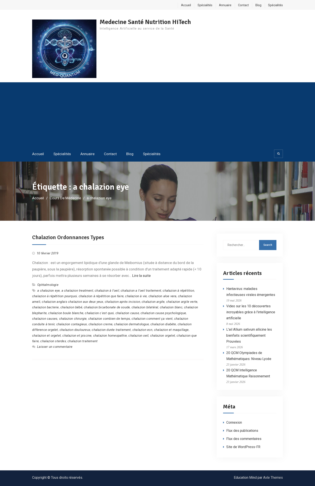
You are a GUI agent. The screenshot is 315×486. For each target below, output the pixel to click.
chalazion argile (153, 302)
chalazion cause (127, 313)
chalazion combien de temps (109, 319)
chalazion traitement (83, 341)
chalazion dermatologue (131, 324)
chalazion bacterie (45, 307)
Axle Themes (273, 478)
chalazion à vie (136, 296)
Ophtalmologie (47, 285)
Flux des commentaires (243, 439)
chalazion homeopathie (110, 336)
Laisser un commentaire (54, 347)
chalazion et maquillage (171, 330)
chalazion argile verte (181, 302)
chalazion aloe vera (162, 296)
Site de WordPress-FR (243, 447)
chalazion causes (44, 319)
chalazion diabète (163, 324)
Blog (258, 5)
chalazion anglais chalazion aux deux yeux (72, 302)
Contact (243, 5)
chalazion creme (100, 324)
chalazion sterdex (53, 341)
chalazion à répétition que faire (101, 296)
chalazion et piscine (77, 336)
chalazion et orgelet (46, 336)
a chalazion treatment (77, 290)
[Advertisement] (157, 116)
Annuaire (225, 5)
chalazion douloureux (75, 330)
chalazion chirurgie (73, 319)
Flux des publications (242, 431)
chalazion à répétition (178, 290)
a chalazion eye (48, 290)
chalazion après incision (122, 302)
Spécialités (205, 5)
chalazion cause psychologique (163, 313)
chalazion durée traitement (111, 330)
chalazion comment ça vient (152, 319)
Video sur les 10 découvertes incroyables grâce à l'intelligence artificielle (250, 312)
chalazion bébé (71, 307)
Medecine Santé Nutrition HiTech (145, 22)
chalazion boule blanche (65, 313)
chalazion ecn (142, 330)
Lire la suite (141, 275)
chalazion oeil (138, 336)
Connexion (234, 422)
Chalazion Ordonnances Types (68, 237)
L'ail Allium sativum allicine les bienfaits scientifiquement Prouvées (249, 335)
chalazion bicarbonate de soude (107, 307)
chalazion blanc (171, 307)
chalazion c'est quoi (99, 313)
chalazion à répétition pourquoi (54, 296)
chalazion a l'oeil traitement (141, 290)
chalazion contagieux (71, 324)
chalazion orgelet (162, 336)
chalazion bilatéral (145, 307)
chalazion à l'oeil (107, 290)
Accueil (186, 5)
